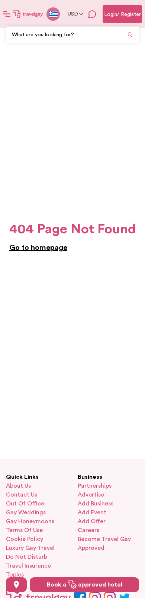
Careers (88, 530)
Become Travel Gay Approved (104, 543)
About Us (18, 486)
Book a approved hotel (84, 585)
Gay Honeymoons (30, 521)
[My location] (16, 584)
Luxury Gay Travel (30, 548)
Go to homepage (38, 247)
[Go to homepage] (28, 14)
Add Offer (92, 521)
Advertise (91, 495)
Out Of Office (25, 504)
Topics (15, 575)
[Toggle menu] (6, 14)
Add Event (92, 512)
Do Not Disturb (26, 557)
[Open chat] (92, 14)
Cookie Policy (24, 539)
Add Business (95, 504)
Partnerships (95, 486)
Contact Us (21, 495)
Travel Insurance (28, 566)
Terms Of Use (24, 530)
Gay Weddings (26, 512)
